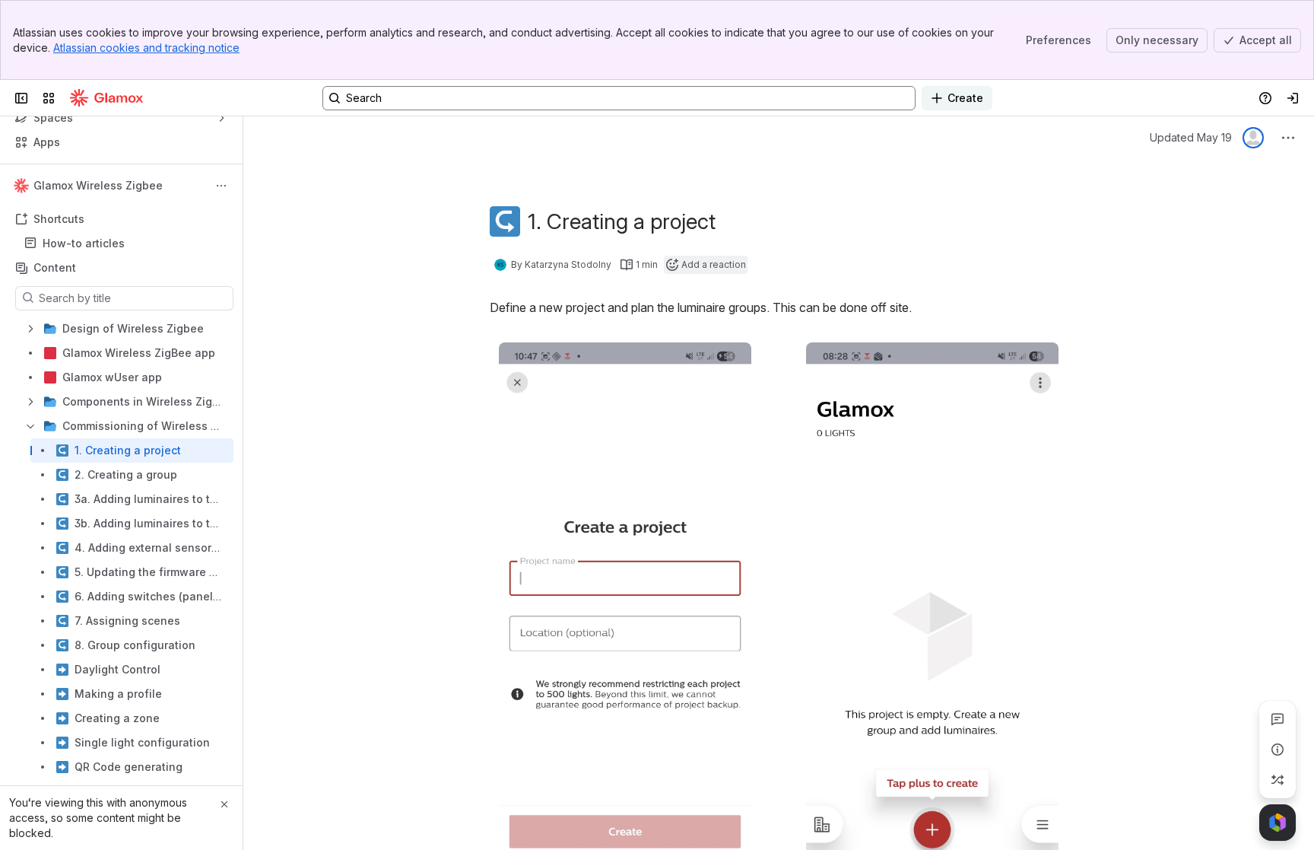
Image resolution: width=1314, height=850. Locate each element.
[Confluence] (106, 98)
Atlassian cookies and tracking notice (146, 47)
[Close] (224, 804)
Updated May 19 (1191, 137)
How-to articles (84, 243)
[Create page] (1277, 780)
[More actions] (221, 186)
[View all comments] (1277, 719)
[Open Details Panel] (1277, 749)
